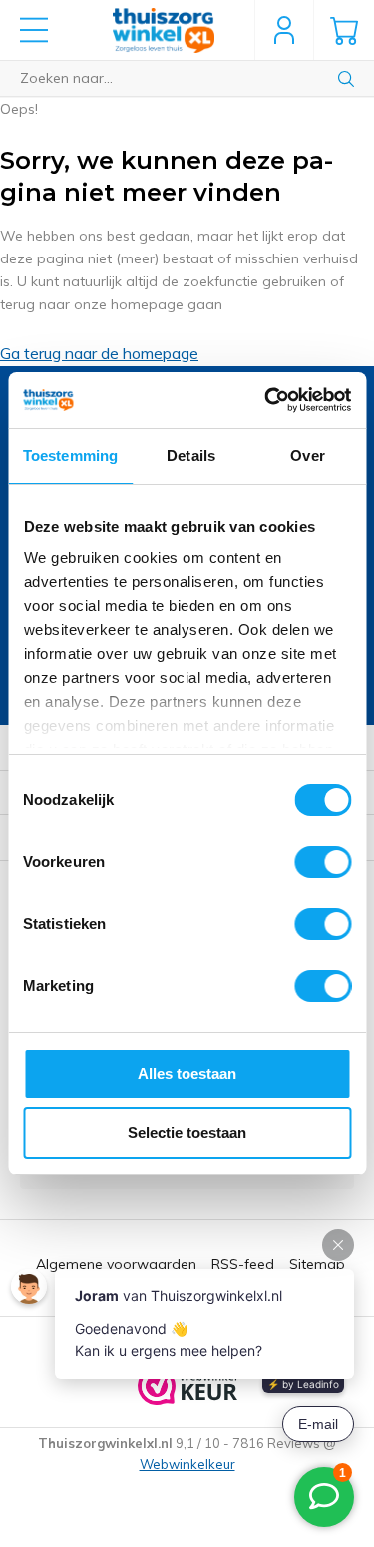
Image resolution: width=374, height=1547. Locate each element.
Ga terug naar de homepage (99, 353)
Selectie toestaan (187, 1132)
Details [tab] (191, 455)
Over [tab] (307, 455)
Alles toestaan (187, 1073)
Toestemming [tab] (70, 455)
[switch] (322, 862)
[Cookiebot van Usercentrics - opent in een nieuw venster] (266, 400)
